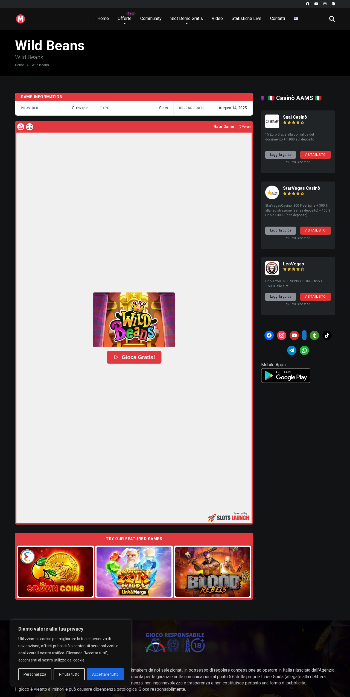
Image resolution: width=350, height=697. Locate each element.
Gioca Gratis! (138, 357)
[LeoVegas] (272, 273)
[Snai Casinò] (272, 126)
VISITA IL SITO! (315, 155)
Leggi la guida (280, 155)
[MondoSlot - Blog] (20, 16)
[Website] (333, 4)
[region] (71, 653)
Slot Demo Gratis (186, 18)
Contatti (277, 18)
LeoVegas (293, 263)
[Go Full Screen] (29, 126)
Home (103, 18)
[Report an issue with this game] (20, 126)
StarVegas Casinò (301, 188)
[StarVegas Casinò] (272, 197)
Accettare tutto (105, 674)
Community (151, 18)
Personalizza (35, 674)
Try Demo (55, 571)
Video (217, 18)
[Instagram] (324, 4)
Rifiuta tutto (69, 674)
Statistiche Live (246, 18)
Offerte (125, 18)
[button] (134, 319)
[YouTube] (316, 4)
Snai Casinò (295, 117)
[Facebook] (307, 4)
